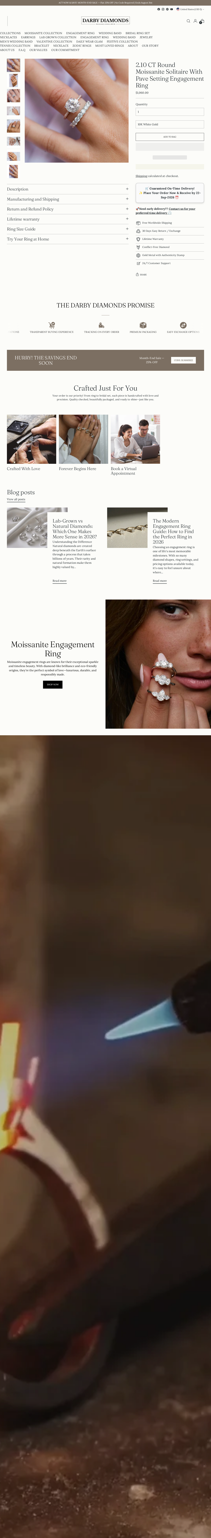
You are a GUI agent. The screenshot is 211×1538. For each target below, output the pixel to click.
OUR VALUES (38, 50)
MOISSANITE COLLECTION (43, 33)
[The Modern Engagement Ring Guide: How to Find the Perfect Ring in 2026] (137, 547)
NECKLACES (8, 37)
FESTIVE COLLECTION (122, 41)
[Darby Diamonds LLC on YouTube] (171, 9)
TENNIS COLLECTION (15, 46)
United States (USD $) (191, 9)
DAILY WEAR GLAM (89, 41)
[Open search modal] (188, 21)
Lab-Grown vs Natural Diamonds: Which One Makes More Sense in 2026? (75, 528)
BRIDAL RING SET (138, 33)
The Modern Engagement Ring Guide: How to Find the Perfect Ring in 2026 (173, 531)
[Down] (13, 175)
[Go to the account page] (195, 21)
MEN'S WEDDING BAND (16, 41)
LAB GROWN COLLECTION (57, 37)
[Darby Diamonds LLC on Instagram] (163, 9)
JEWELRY (146, 37)
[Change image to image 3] (13, 95)
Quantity (142, 104)
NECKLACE (61, 46)
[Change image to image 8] (13, 171)
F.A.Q (22, 50)
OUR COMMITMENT (65, 50)
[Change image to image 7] (13, 156)
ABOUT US (7, 50)
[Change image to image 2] (13, 80)
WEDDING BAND (110, 33)
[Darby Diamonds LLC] (105, 21)
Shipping (141, 176)
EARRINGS (28, 37)
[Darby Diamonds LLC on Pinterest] (167, 9)
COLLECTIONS (10, 33)
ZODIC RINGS (82, 46)
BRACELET (41, 46)
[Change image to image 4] (13, 110)
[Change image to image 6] (13, 141)
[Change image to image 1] (13, 65)
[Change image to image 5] (13, 126)
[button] (170, 147)
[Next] (9, 21)
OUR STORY (150, 46)
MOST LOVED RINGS (109, 46)
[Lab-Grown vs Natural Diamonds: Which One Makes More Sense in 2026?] (37, 547)
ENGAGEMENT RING (80, 33)
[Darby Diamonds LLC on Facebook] (158, 9)
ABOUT (133, 46)
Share (143, 274)
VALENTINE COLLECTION (54, 41)
